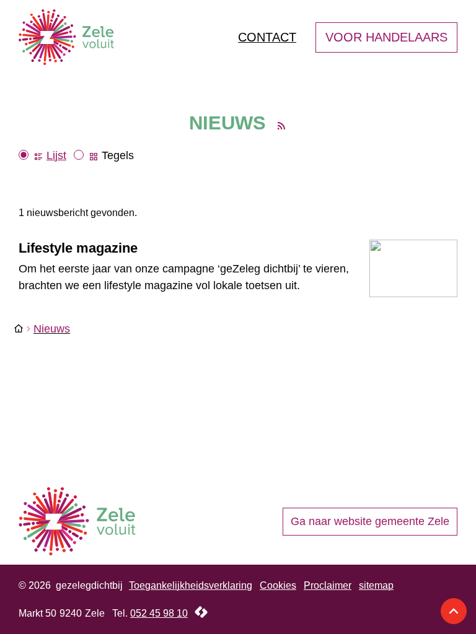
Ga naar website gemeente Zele (370, 521)
